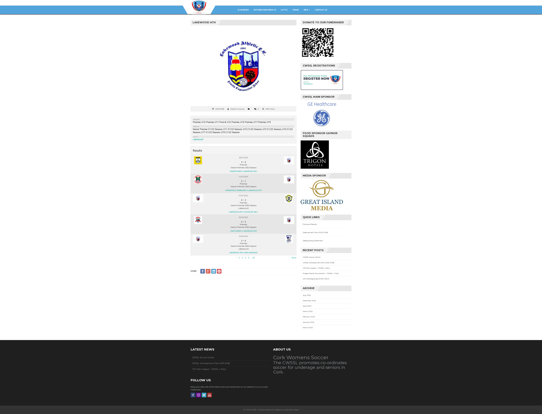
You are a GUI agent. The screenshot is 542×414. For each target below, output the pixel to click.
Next (294, 257)
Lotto (284, 10)
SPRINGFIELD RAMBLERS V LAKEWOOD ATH (243, 190)
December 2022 (309, 301)
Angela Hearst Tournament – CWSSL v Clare (321, 273)
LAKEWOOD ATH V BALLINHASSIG (243, 253)
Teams (295, 10)
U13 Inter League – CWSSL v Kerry (316, 268)
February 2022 (309, 317)
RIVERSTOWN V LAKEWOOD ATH (243, 171)
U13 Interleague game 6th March (316, 279)
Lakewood (198, 139)
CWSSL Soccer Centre (311, 257)
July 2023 (307, 295)
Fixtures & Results (310, 224)
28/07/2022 (243, 158)
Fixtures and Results (264, 10)
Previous (195, 257)
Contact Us (321, 10)
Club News (243, 10)
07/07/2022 (243, 196)
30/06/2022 (243, 217)
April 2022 (307, 306)
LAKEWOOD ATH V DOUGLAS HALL (243, 212)
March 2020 (308, 327)
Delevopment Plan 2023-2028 (315, 232)
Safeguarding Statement (313, 241)
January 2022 (308, 322)
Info (306, 10)
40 (253, 257)
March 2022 (308, 311)
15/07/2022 (243, 177)
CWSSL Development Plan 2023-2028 (318, 263)
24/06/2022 (243, 236)
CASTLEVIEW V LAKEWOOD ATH (243, 231)
